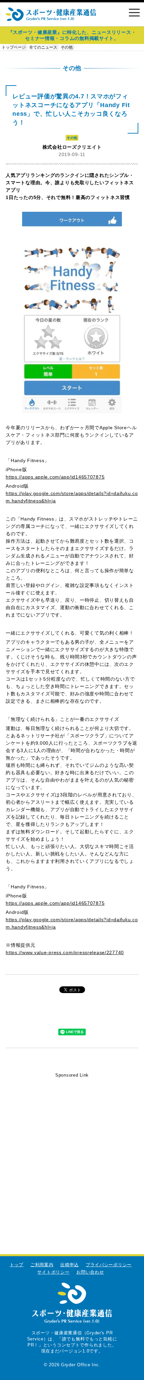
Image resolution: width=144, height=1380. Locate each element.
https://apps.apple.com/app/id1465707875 (55, 477)
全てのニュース (43, 47)
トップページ (14, 47)
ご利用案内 (42, 1264)
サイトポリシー (53, 1272)
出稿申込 (69, 1264)
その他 (67, 47)
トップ (16, 1264)
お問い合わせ (90, 1272)
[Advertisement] (72, 1151)
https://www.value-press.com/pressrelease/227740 (65, 952)
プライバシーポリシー (109, 1264)
